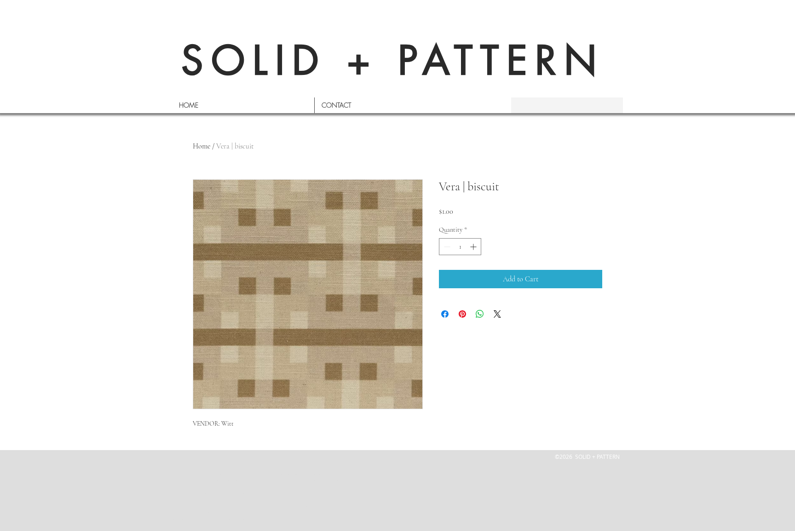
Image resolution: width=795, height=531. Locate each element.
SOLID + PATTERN (393, 60)
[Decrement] (446, 247)
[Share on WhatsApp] (479, 314)
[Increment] (474, 247)
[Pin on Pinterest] (462, 314)
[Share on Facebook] (444, 314)
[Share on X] (497, 314)
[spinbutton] (460, 247)
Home (201, 146)
